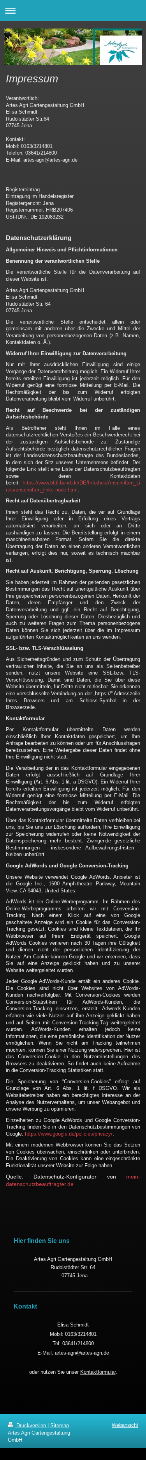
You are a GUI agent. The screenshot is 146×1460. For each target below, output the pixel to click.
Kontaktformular (98, 1372)
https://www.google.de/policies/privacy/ (69, 1134)
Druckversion (31, 1425)
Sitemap (59, 1425)
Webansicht (125, 1425)
